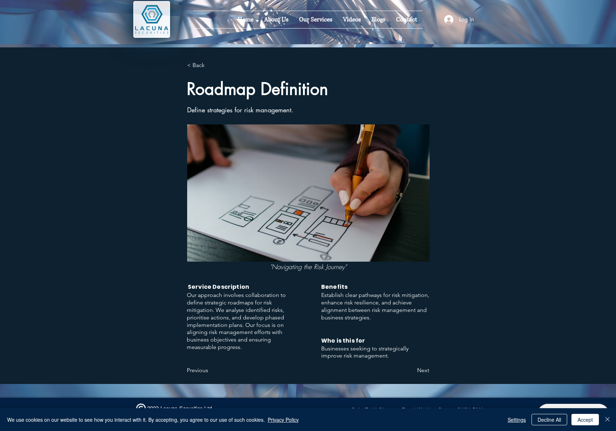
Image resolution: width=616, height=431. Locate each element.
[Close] (607, 419)
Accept (585, 419)
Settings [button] (517, 419)
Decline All (549, 419)
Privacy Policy (283, 419)
